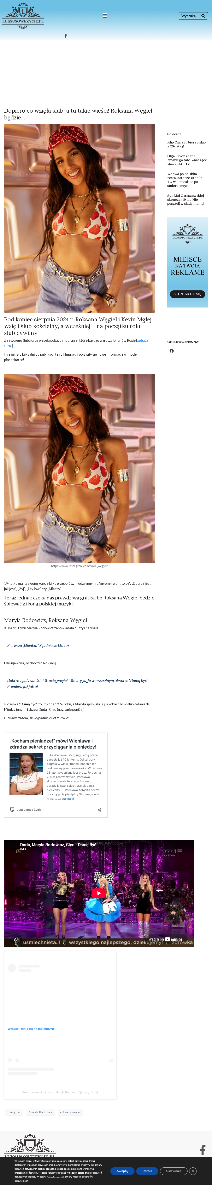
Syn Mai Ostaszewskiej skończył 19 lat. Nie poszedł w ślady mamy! (185, 199)
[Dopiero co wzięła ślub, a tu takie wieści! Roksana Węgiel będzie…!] (79, 218)
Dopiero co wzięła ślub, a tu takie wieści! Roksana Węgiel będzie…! (78, 114)
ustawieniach (21, 1181)
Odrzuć (147, 1171)
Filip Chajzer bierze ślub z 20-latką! (186, 144)
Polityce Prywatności (55, 1177)
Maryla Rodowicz (40, 1112)
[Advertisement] (106, 71)
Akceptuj (122, 1171)
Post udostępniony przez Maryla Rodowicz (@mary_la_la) (60, 1092)
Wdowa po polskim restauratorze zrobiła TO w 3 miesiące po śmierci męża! (184, 180)
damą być (14, 1112)
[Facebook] (171, 350)
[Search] (203, 15)
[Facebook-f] (66, 36)
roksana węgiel (70, 1112)
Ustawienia (173, 1171)
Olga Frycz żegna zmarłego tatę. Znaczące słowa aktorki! (187, 160)
